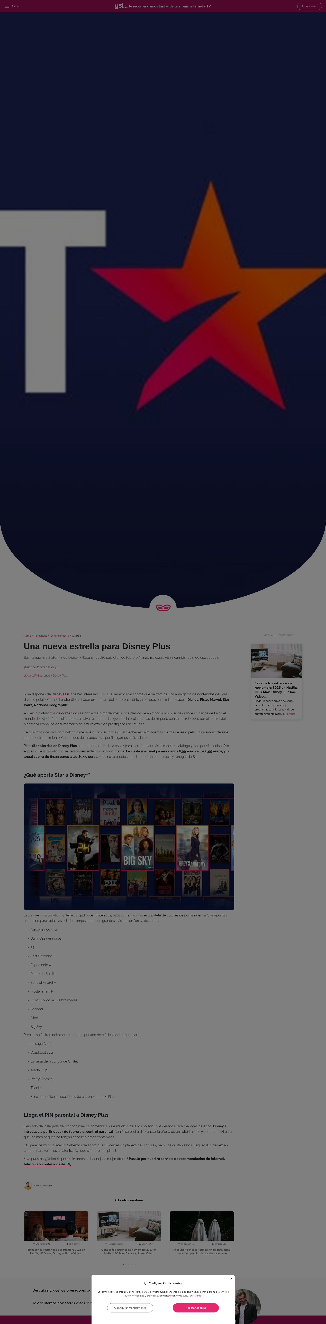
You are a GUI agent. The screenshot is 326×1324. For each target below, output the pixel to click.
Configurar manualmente (130, 1307)
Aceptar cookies (196, 1307)
